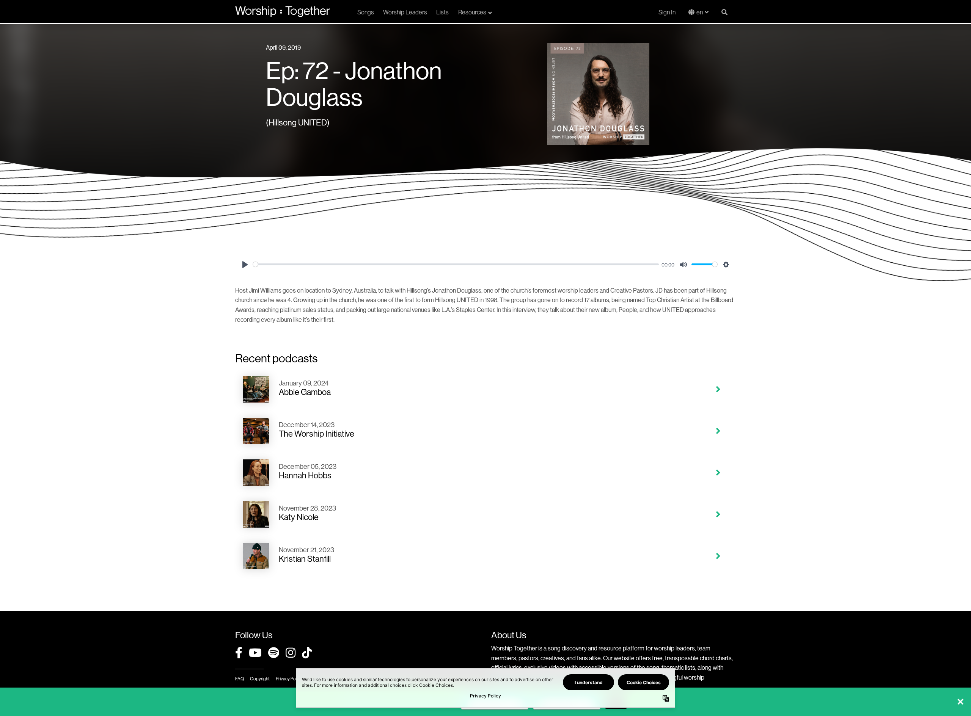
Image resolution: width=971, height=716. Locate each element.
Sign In (667, 12)
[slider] (456, 264)
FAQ (239, 679)
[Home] (282, 11)
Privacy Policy (289, 679)
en (699, 12)
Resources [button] (472, 12)
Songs (365, 12)
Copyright (260, 679)
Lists (442, 12)
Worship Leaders (405, 12)
